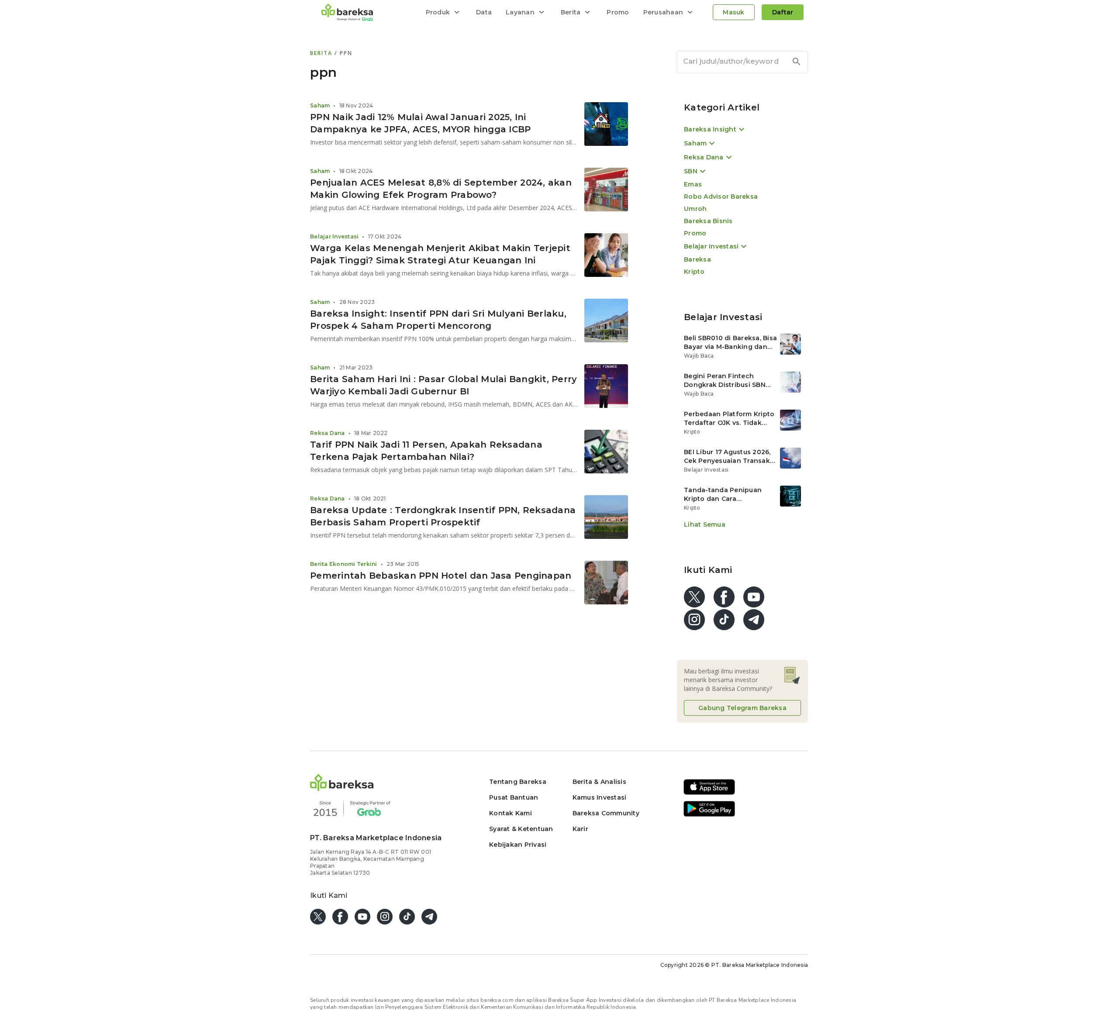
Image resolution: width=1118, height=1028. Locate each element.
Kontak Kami (510, 813)
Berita (322, 53)
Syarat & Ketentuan (521, 829)
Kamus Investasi (600, 797)
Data (484, 12)
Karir (580, 829)
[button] (342, 788)
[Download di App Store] (709, 793)
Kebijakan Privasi (517, 845)
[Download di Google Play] (709, 815)
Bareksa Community (606, 813)
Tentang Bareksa (517, 782)
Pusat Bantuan (513, 797)
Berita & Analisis (599, 782)
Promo (618, 12)
